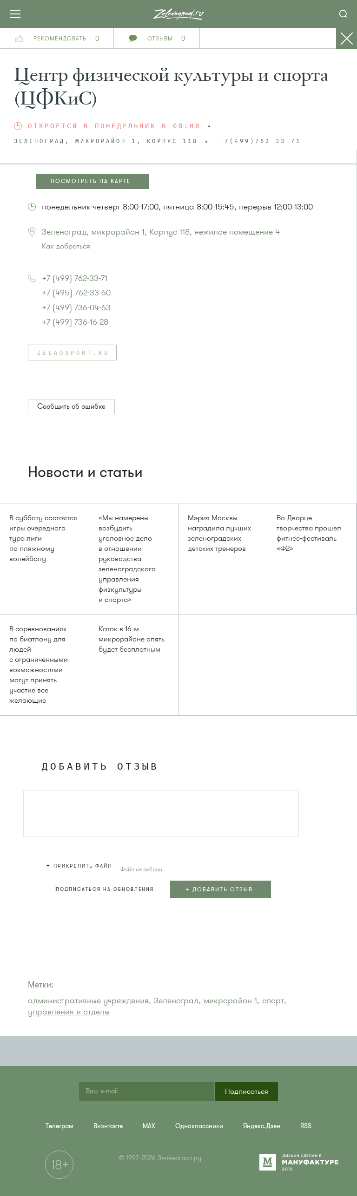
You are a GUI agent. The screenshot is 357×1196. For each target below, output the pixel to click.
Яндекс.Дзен (261, 1126)
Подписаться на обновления (105, 889)
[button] (80, 864)
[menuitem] (59, 1126)
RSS (305, 1126)
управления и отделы (69, 1011)
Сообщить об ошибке (71, 406)
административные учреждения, (89, 1000)
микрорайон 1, (231, 1000)
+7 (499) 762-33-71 (74, 278)
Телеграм (59, 1126)
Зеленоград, (177, 1000)
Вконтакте (108, 1126)
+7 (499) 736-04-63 (76, 307)
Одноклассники (199, 1126)
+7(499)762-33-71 (260, 141)
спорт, (274, 1000)
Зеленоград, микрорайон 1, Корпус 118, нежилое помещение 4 (161, 231)
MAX (149, 1126)
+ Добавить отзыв (219, 889)
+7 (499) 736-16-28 (75, 321)
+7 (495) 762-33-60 (76, 292)
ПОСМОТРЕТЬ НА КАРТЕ (91, 181)
